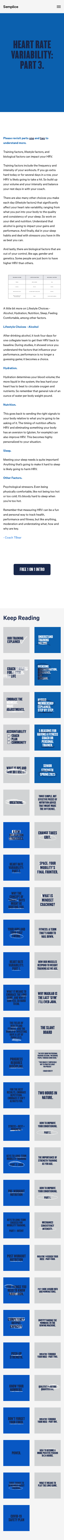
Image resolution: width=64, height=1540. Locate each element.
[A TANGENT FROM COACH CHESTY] (47, 1063)
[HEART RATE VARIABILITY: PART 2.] (16, 868)
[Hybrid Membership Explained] (47, 705)
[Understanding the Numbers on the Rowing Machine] (47, 1323)
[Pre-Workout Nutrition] (16, 1193)
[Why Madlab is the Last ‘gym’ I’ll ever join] (47, 998)
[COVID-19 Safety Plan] (16, 1518)
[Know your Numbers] (16, 1388)
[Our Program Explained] (16, 640)
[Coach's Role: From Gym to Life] (16, 673)
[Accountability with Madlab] (16, 738)
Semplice (10, 6)
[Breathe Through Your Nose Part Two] (47, 1355)
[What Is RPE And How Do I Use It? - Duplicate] (16, 770)
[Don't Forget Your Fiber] (16, 1420)
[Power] (16, 1453)
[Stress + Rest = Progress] (16, 1128)
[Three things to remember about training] (16, 1486)
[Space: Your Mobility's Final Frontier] (47, 868)
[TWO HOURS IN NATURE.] (47, 1095)
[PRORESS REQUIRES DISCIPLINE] (16, 1063)
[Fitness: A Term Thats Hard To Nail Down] (47, 933)
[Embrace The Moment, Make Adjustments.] (16, 705)
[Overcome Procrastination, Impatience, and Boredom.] (47, 673)
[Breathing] (16, 803)
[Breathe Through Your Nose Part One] (47, 1420)
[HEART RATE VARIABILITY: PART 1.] (16, 965)
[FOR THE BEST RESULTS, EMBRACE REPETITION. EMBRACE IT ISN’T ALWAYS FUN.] (16, 1095)
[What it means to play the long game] (47, 1486)
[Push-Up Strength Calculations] (16, 1355)
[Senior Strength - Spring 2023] (47, 770)
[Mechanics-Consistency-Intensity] (47, 1225)
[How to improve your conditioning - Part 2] (47, 1128)
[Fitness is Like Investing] (16, 1030)
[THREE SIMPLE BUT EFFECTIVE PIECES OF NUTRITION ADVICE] (47, 803)
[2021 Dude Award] (47, 1290)
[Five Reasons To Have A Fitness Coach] (47, 738)
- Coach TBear (12, 538)
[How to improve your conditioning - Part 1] (47, 1193)
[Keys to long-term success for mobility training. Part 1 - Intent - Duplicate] (16, 1160)
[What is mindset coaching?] (47, 900)
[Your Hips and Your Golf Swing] (16, 933)
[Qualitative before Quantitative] (47, 1388)
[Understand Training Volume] (47, 640)
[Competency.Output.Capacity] (16, 1323)
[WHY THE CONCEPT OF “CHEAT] (16, 900)
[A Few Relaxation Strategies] (16, 835)
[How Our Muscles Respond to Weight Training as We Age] (47, 965)
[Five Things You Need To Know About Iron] (16, 1290)
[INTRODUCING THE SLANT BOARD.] (47, 1030)
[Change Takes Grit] (47, 835)
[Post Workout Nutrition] (16, 1258)
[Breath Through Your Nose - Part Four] (47, 1258)
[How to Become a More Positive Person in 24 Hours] (47, 1453)
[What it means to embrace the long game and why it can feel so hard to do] (16, 998)
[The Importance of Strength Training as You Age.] (47, 1160)
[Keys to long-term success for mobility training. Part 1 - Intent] (16, 1225)
